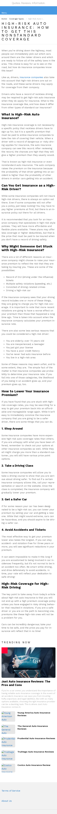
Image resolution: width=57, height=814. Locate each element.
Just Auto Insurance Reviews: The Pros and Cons (26, 683)
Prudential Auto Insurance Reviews (36, 738)
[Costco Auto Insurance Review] (8, 768)
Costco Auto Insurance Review (33, 765)
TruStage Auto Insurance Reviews (35, 752)
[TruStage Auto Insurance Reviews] (8, 755)
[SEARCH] (53, 10)
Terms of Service (11, 790)
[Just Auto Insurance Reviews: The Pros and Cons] (28, 662)
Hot (5, 650)
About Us (7, 801)
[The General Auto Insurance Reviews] (8, 729)
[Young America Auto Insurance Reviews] (8, 716)
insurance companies (31, 77)
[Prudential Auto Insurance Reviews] (8, 742)
